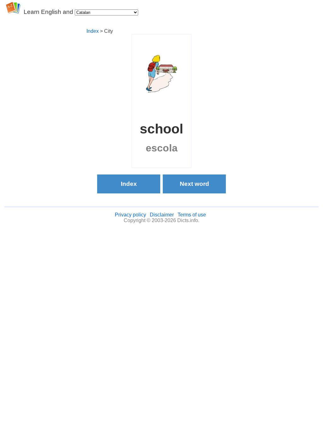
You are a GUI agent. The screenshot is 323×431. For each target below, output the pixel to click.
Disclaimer (162, 214)
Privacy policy (130, 214)
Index (92, 31)
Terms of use (192, 214)
